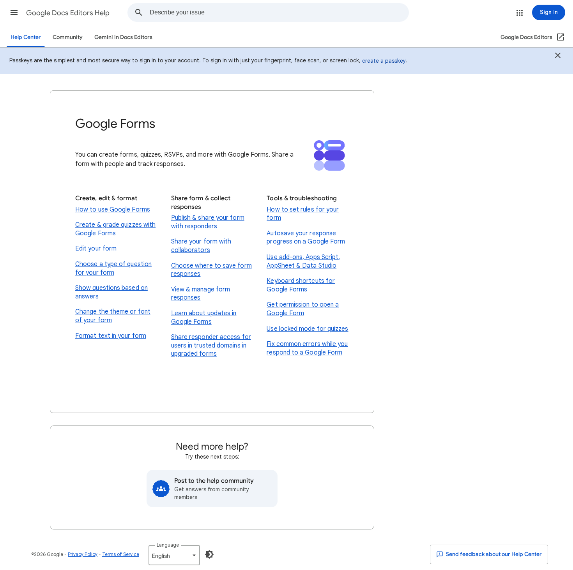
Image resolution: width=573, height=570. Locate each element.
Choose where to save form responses (211, 270)
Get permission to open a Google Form (303, 309)
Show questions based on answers (111, 292)
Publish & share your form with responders (207, 222)
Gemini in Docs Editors (123, 37)
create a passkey (384, 60)
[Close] (557, 56)
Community (68, 37)
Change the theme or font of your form (112, 316)
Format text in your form (110, 336)
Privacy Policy (82, 554)
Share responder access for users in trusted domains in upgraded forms (211, 345)
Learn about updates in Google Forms (204, 317)
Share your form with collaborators (201, 246)
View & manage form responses (200, 294)
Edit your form (96, 248)
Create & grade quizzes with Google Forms (115, 229)
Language (168, 545)
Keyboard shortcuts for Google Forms (301, 285)
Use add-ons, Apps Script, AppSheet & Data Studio (303, 261)
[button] (14, 12)
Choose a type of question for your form (113, 268)
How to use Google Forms (112, 210)
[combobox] (279, 12)
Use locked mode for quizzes (307, 329)
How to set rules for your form (303, 214)
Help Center (26, 37)
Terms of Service (120, 554)
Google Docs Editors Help (68, 13)
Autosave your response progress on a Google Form (306, 237)
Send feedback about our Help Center (493, 554)
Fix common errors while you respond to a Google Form (307, 348)
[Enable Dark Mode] (209, 554)
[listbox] (174, 555)
